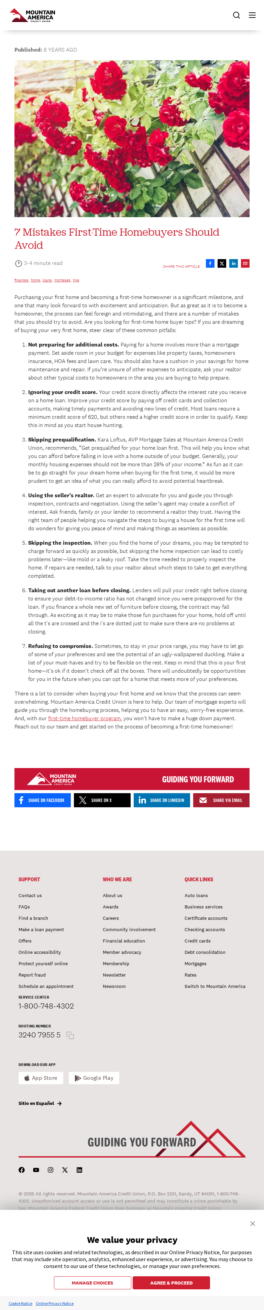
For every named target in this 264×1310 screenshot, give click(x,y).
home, (36, 280)
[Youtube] (36, 1170)
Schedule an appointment (46, 986)
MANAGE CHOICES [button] (92, 1283)
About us (112, 895)
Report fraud (32, 975)
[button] (249, 15)
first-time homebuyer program (84, 718)
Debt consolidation (205, 952)
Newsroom (114, 986)
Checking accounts (205, 929)
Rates (191, 975)
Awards (111, 907)
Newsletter (114, 975)
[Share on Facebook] (210, 263)
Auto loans (196, 895)
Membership (116, 963)
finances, (21, 280)
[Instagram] (50, 1170)
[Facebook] (22, 1170)
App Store (44, 1078)
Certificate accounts (206, 918)
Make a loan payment (41, 929)
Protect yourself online (43, 963)
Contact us (30, 895)
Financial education (124, 941)
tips (76, 280)
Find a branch (33, 918)
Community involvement (129, 929)
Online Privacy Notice (55, 1303)
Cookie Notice (20, 1303)
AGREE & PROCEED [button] (171, 1283)
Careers (111, 918)
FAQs (24, 907)
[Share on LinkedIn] (233, 263)
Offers (25, 941)
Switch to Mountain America (215, 986)
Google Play (98, 1078)
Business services (204, 907)
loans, (48, 280)
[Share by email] (245, 263)
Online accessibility (40, 952)
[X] (65, 1170)
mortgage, (63, 280)
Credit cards (198, 941)
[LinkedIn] (79, 1170)
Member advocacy (122, 952)
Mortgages (196, 963)
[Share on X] (222, 263)
